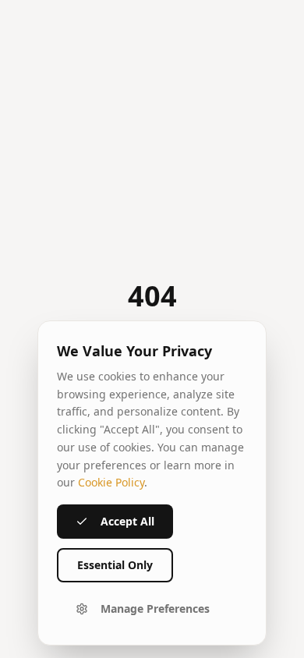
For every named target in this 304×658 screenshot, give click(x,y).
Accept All (127, 521)
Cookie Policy (111, 482)
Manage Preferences (155, 608)
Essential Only (115, 564)
